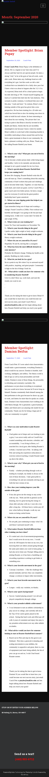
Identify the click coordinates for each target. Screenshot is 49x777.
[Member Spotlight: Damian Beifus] (24, 331)
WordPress (24, 775)
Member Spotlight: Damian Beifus (19, 350)
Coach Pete (27, 60)
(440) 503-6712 (24, 759)
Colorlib (35, 772)
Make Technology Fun (18, 772)
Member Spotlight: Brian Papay (24, 52)
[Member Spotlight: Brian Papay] (24, 33)
